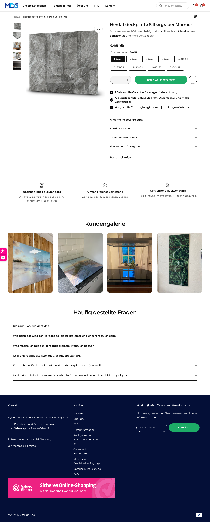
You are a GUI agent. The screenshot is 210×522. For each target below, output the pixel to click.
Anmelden (184, 427)
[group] (64, 63)
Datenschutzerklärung (87, 468)
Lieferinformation (84, 429)
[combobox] (172, 5)
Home (16, 16)
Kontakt (78, 413)
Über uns (78, 418)
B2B (75, 424)
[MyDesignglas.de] (11, 5)
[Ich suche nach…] (160, 5)
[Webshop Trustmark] (61, 489)
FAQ (76, 474)
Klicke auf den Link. (40, 428)
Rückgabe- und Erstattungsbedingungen (87, 439)
